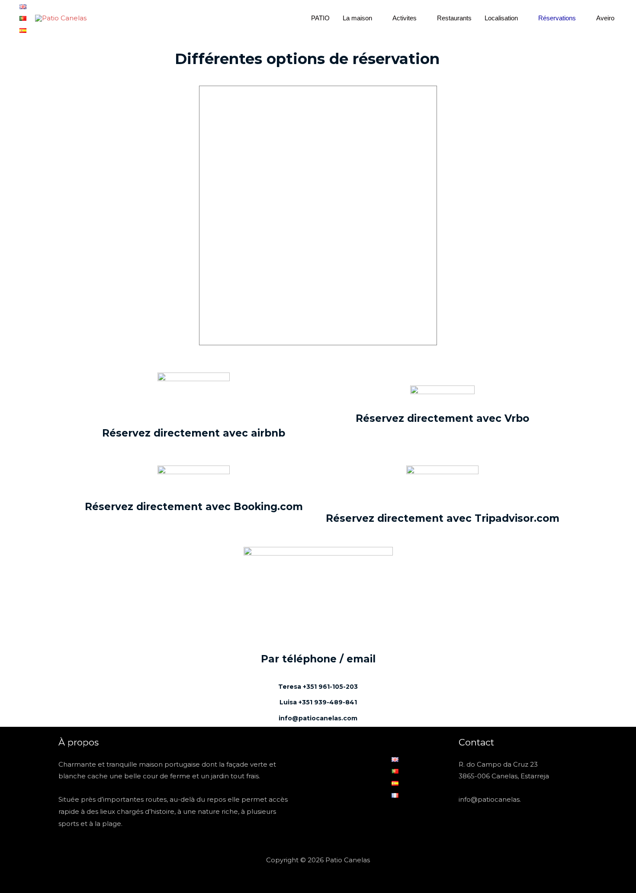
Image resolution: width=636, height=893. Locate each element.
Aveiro (605, 18)
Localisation (501, 18)
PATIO (320, 18)
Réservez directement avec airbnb (193, 433)
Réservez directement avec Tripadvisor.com (442, 518)
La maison (357, 18)
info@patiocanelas (489, 799)
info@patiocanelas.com (318, 718)
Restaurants (454, 18)
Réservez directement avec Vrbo (442, 418)
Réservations (557, 18)
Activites (404, 18)
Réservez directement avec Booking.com (194, 507)
